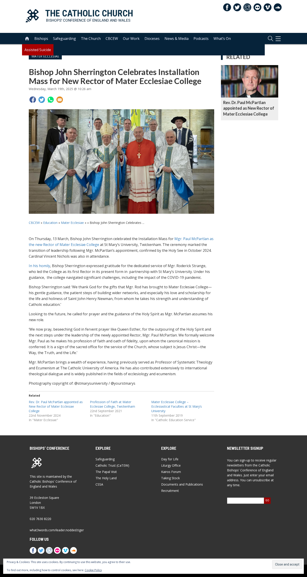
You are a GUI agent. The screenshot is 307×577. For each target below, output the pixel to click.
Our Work (131, 38)
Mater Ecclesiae (72, 222)
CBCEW (112, 38)
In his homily (39, 265)
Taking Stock (170, 478)
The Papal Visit (106, 472)
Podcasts (201, 38)
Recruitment (170, 490)
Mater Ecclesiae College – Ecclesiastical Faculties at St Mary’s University (176, 406)
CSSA (99, 484)
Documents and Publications (182, 484)
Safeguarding (64, 38)
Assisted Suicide (37, 49)
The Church (91, 38)
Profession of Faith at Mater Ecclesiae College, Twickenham (112, 404)
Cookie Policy (93, 570)
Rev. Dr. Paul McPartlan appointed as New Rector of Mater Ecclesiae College (56, 406)
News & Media (177, 38)
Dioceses (152, 38)
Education (50, 222)
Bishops (41, 38)
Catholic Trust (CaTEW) (112, 465)
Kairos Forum (171, 472)
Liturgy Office (171, 465)
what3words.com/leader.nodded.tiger (57, 530)
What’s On (222, 38)
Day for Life (169, 459)
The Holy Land (106, 478)
